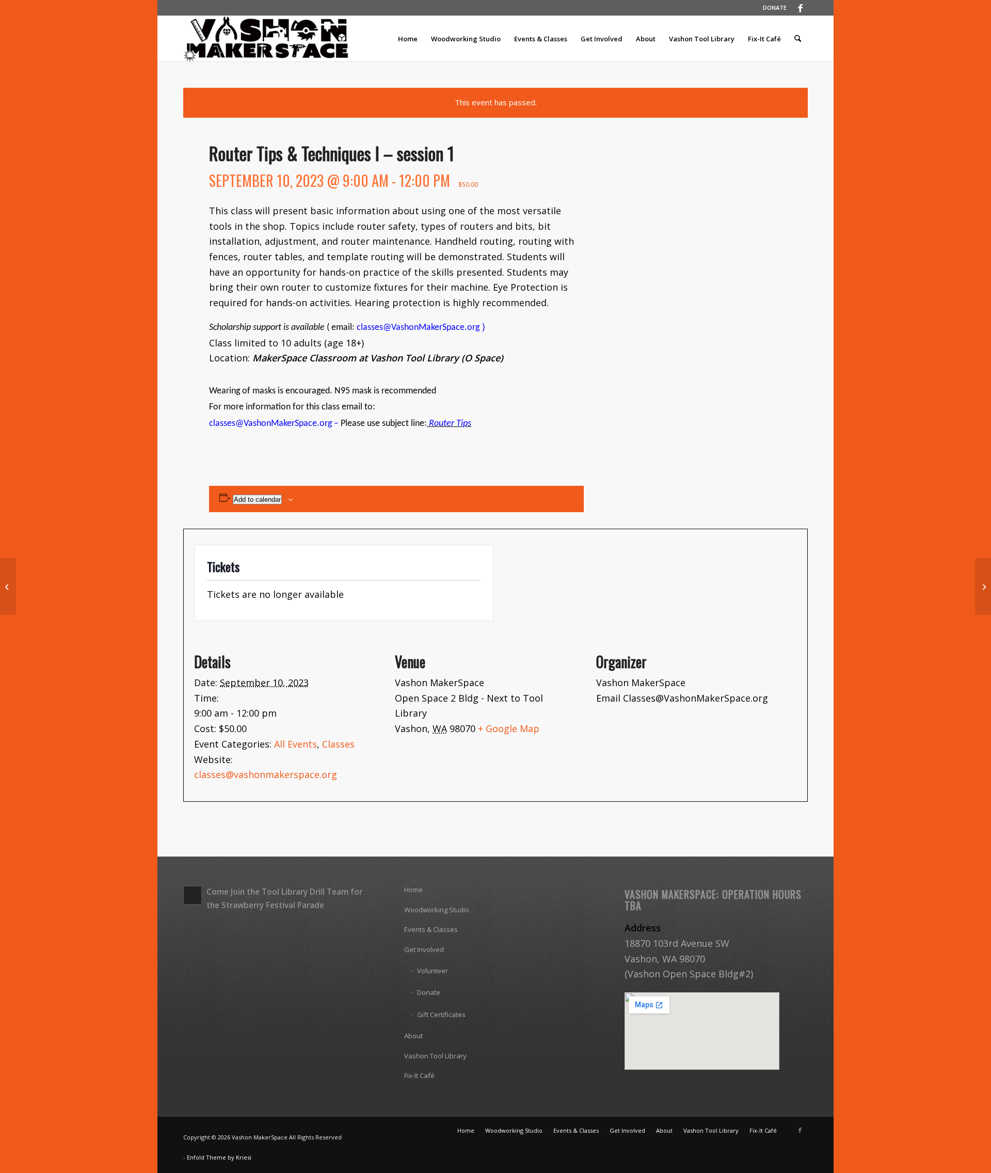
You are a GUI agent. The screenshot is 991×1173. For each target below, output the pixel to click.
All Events (295, 744)
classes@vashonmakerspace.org (265, 774)
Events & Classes (431, 929)
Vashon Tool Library (435, 1055)
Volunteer (432, 970)
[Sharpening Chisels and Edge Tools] (8, 586)
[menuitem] (772, 7)
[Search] (798, 38)
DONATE (775, 7)
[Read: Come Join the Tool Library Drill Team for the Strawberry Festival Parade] (192, 895)
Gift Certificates (441, 1014)
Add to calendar (257, 499)
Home (413, 889)
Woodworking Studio (436, 909)
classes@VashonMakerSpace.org (418, 327)
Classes (338, 744)
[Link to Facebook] (800, 7)
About (413, 1035)
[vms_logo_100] (266, 38)
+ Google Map (508, 728)
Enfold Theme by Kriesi (219, 1157)
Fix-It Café (419, 1075)
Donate (428, 992)
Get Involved (424, 949)
